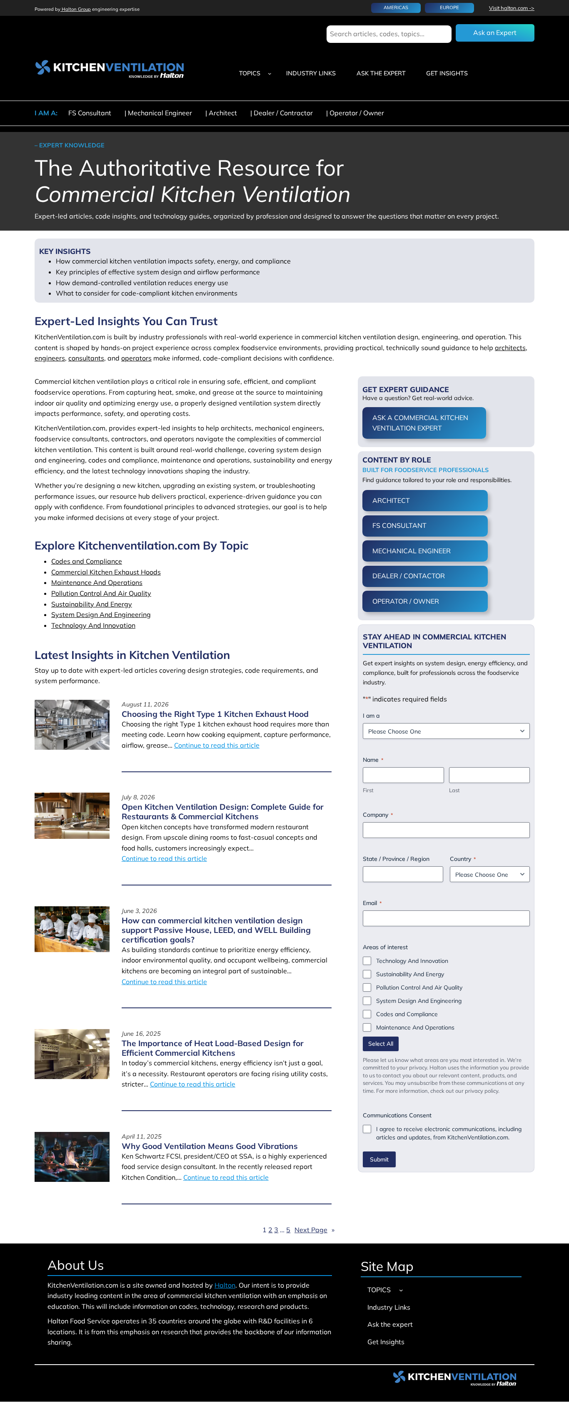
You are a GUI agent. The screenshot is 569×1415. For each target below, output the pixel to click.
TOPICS (249, 73)
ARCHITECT (391, 500)
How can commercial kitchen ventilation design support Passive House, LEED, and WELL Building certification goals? (216, 930)
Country (463, 859)
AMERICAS (396, 7)
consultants (86, 358)
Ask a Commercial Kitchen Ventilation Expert (420, 423)
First (368, 790)
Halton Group (75, 9)
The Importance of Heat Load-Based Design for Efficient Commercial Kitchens (213, 1048)
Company (378, 814)
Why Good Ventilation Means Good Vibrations (210, 1146)
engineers (50, 358)
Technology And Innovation (93, 625)
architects (510, 347)
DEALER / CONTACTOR (408, 576)
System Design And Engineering (101, 614)
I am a (371, 715)
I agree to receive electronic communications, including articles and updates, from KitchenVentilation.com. (449, 1133)
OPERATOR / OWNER (405, 601)
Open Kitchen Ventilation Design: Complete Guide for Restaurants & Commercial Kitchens (223, 811)
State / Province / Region (396, 859)
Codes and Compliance (86, 561)
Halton (225, 1285)
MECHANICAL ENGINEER (411, 551)
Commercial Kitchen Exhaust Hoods (106, 572)
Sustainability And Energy (91, 604)
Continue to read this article (217, 745)
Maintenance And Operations (96, 582)
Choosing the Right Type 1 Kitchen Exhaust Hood (215, 714)
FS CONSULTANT (399, 525)
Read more (149, 758)
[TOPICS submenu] (270, 73)
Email (372, 903)
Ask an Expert (495, 32)
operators (136, 358)
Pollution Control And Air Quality (101, 593)
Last (454, 790)
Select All (380, 1043)
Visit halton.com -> (511, 8)
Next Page (314, 1230)
